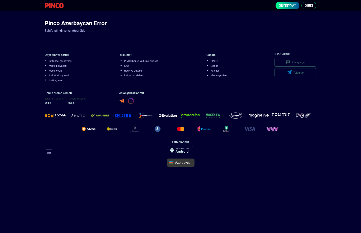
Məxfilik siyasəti (58, 65)
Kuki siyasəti (56, 80)
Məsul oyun (55, 70)
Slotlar (214, 65)
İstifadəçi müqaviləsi (60, 61)
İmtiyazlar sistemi (134, 75)
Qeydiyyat (287, 6)
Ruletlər (215, 70)
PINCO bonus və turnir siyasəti (141, 61)
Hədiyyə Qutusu (133, 70)
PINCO (214, 61)
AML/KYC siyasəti (59, 75)
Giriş (309, 6)
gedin (48, 102)
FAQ (126, 65)
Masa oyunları (219, 75)
